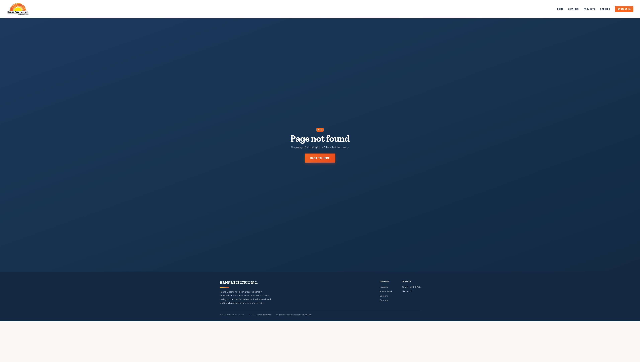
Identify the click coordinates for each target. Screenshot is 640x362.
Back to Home (320, 158)
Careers (605, 8)
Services (573, 8)
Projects (589, 8)
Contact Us (624, 9)
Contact (384, 300)
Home (560, 8)
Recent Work (386, 291)
